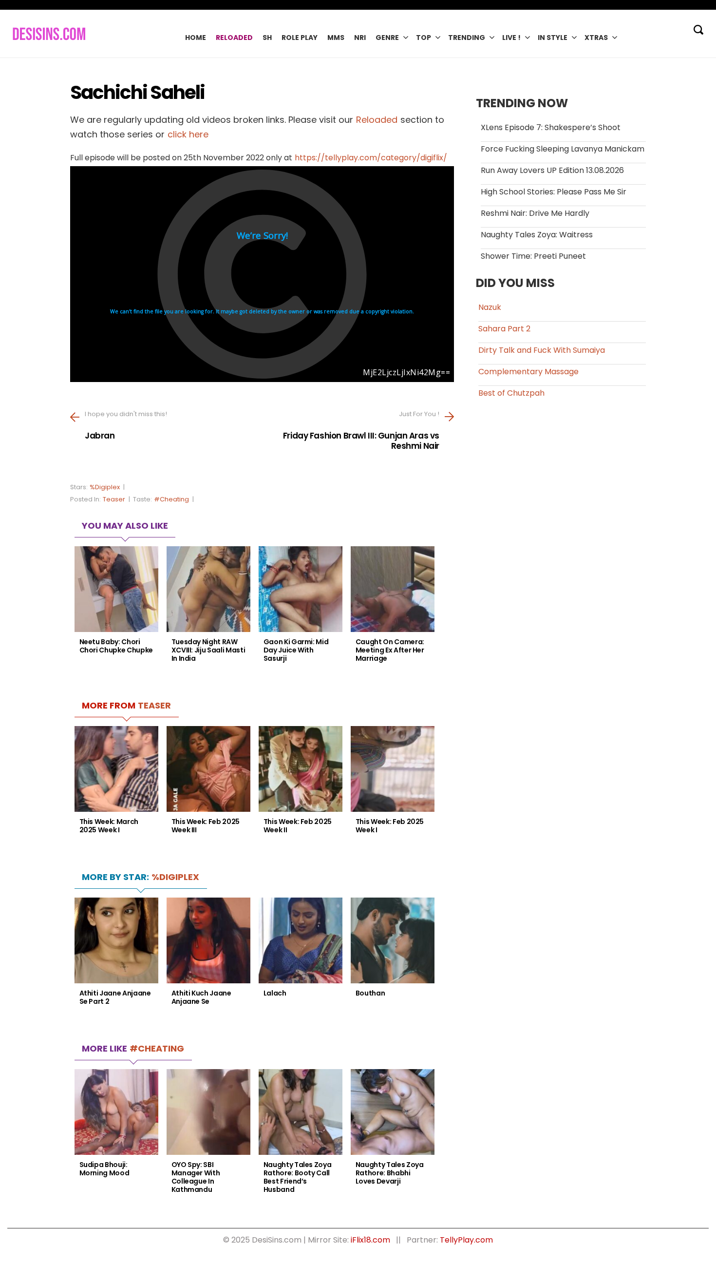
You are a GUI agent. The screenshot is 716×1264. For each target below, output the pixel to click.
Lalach (275, 993)
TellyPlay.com (466, 1239)
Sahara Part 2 (504, 328)
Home (195, 37)
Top (423, 37)
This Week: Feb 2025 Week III (205, 826)
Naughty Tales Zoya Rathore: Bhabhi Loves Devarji (390, 1173)
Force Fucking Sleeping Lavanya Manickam (562, 148)
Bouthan (370, 993)
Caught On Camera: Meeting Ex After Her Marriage (390, 650)
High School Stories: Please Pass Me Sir (553, 191)
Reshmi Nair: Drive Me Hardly (535, 213)
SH (267, 37)
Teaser (114, 499)
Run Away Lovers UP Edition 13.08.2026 (552, 170)
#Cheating (171, 499)
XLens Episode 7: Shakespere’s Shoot (551, 127)
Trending (466, 37)
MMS (335, 37)
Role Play (300, 37)
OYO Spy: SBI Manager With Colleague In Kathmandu (195, 1177)
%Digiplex (105, 487)
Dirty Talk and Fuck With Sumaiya (541, 350)
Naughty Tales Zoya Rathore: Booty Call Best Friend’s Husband (298, 1177)
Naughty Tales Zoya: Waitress (537, 234)
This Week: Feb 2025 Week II (298, 826)
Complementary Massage (528, 371)
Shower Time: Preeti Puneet (533, 256)
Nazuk (489, 307)
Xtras (596, 37)
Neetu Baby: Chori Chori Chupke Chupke (116, 646)
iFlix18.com (370, 1239)
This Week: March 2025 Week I (108, 826)
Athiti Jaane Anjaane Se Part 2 (115, 997)
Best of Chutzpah (511, 393)
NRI (360, 37)
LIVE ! (511, 37)
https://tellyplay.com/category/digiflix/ (371, 157)
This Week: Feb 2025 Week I (390, 826)
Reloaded (234, 37)
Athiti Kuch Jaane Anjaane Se (201, 997)
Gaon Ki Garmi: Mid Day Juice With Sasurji (296, 650)
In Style (552, 37)
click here (188, 134)
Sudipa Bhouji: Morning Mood (104, 1169)
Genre (387, 37)
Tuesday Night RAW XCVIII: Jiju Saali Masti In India (208, 650)
